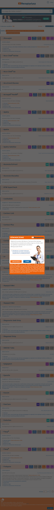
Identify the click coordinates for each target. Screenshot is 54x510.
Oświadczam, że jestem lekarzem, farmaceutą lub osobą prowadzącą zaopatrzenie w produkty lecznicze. (21, 252)
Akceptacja (16, 261)
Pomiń (27, 261)
